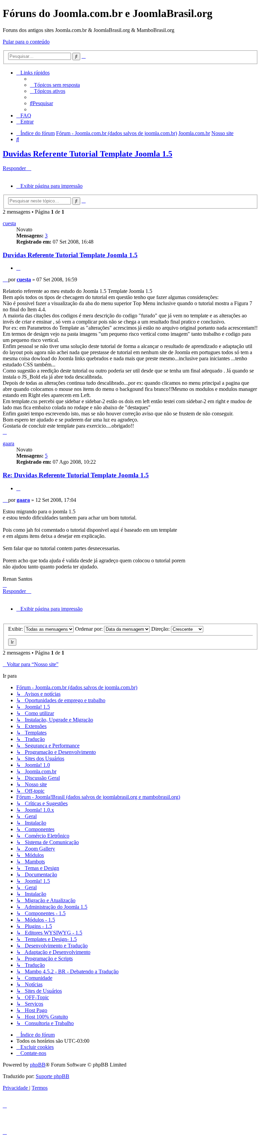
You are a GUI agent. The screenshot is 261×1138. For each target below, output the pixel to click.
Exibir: (16, 629)
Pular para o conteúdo (26, 42)
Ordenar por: (89, 629)
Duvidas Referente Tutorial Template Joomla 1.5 (87, 153)
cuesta (9, 223)
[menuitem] (55, 85)
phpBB (38, 1065)
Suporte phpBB (52, 1076)
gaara (8, 443)
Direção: (161, 629)
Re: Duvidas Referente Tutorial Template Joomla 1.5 (76, 475)
